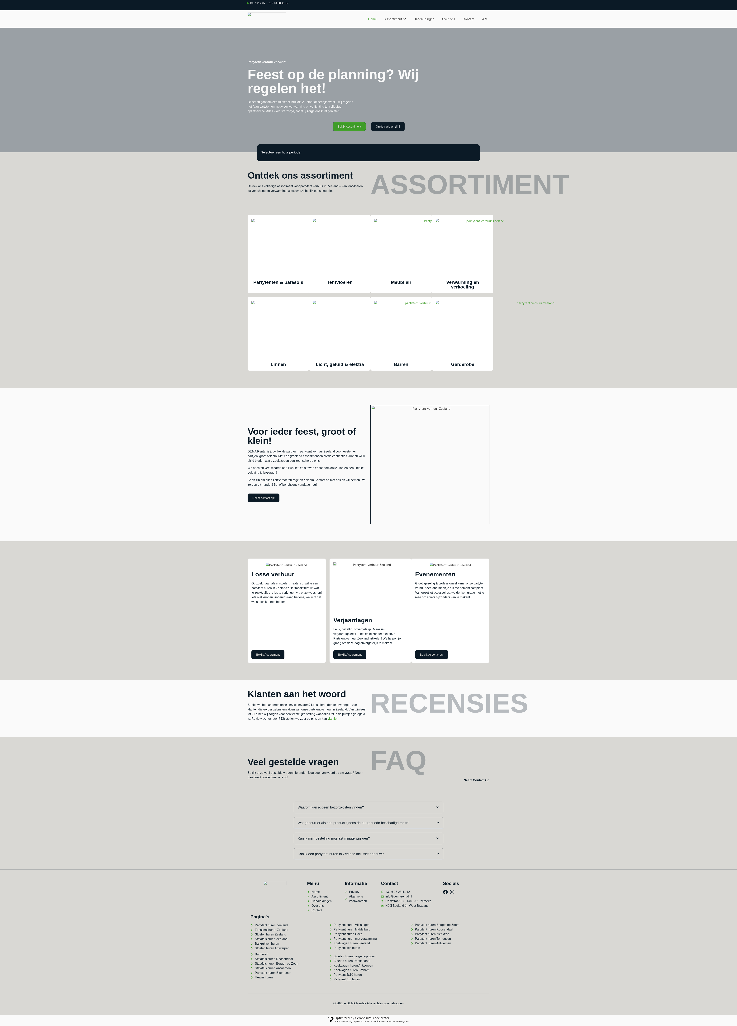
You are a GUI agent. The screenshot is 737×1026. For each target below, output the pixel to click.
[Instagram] (452, 892)
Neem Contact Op (476, 780)
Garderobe (462, 364)
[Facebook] (445, 892)
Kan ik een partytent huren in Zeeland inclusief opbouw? (341, 854)
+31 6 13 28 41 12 (277, 2)
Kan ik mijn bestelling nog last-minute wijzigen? (334, 838)
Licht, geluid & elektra (340, 364)
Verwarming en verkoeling (462, 284)
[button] (368, 807)
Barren (401, 364)
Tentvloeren (340, 282)
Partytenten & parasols (278, 282)
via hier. (333, 718)
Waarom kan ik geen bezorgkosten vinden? (331, 807)
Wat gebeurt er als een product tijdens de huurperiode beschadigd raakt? (353, 823)
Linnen (278, 364)
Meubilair (401, 282)
